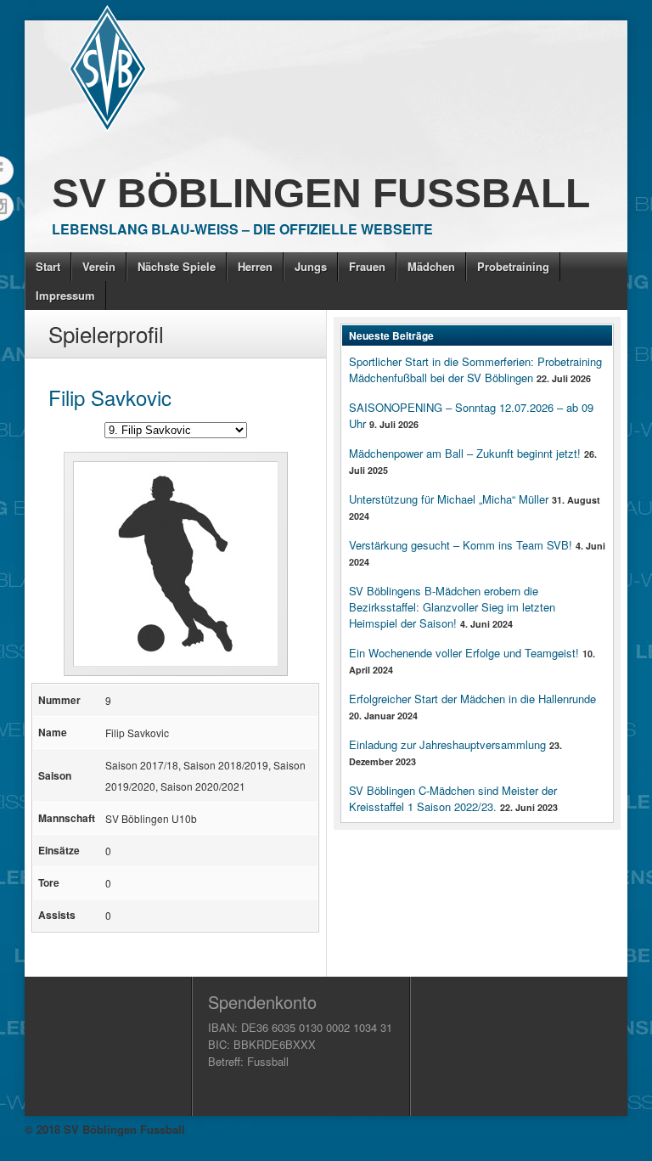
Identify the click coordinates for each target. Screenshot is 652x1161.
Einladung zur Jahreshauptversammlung (447, 744)
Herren (255, 266)
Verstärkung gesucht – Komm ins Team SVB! (460, 545)
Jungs (311, 266)
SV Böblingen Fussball (321, 193)
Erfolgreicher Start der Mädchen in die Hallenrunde (472, 698)
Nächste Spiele (177, 266)
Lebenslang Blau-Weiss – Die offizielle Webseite (242, 229)
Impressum (65, 295)
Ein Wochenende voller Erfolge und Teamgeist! (464, 653)
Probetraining (513, 266)
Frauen (367, 266)
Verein (98, 266)
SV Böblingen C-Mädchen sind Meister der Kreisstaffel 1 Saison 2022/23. (453, 798)
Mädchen (431, 266)
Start (48, 266)
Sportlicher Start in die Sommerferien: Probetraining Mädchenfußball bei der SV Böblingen (475, 369)
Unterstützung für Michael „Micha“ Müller (448, 499)
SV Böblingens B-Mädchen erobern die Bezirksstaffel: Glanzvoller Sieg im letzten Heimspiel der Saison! (452, 607)
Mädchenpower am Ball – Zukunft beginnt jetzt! (465, 453)
